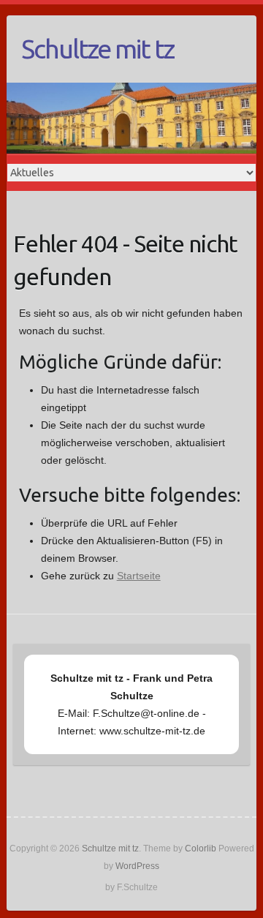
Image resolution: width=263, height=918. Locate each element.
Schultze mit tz (97, 49)
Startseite (139, 576)
